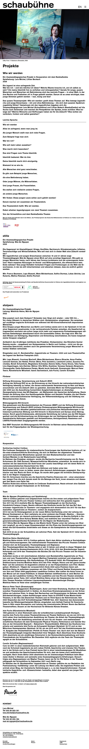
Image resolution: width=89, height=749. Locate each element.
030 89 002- (12, 710)
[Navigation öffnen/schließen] (85, 7)
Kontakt (5, 741)
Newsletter (6, 742)
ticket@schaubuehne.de (10, 737)
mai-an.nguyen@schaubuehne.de (17, 721)
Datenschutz (63, 744)
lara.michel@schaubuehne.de (16, 713)
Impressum (63, 741)
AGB (61, 742)
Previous (7, 34)
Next (81, 34)
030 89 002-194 (12, 719)
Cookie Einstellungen (9, 744)
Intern (33, 741)
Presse (33, 742)
